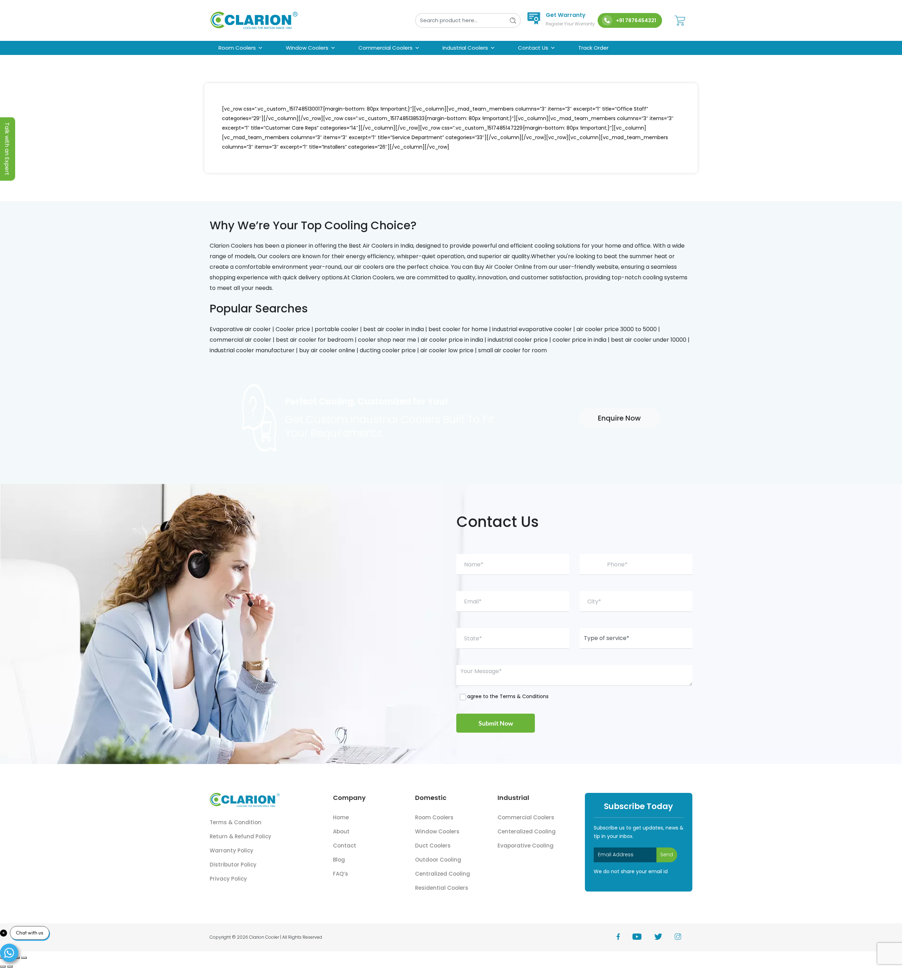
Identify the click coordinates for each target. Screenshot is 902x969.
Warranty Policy (231, 850)
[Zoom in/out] (24, 958)
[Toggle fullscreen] (17, 958)
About (341, 831)
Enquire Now (619, 418)
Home (341, 817)
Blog (339, 859)
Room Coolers (237, 47)
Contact (344, 845)
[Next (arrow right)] (10, 966)
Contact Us (533, 47)
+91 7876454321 (636, 20)
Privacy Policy (228, 878)
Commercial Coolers (385, 47)
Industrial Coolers (465, 47)
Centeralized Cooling (527, 831)
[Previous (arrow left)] (3, 966)
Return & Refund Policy (240, 836)
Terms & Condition (235, 822)
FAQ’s (340, 873)
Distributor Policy (233, 864)
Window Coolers (307, 47)
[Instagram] (683, 937)
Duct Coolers (433, 845)
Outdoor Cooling (438, 859)
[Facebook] (624, 937)
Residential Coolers (441, 888)
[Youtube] (643, 937)
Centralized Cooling (442, 873)
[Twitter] (664, 937)
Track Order (593, 47)
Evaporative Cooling (526, 845)
